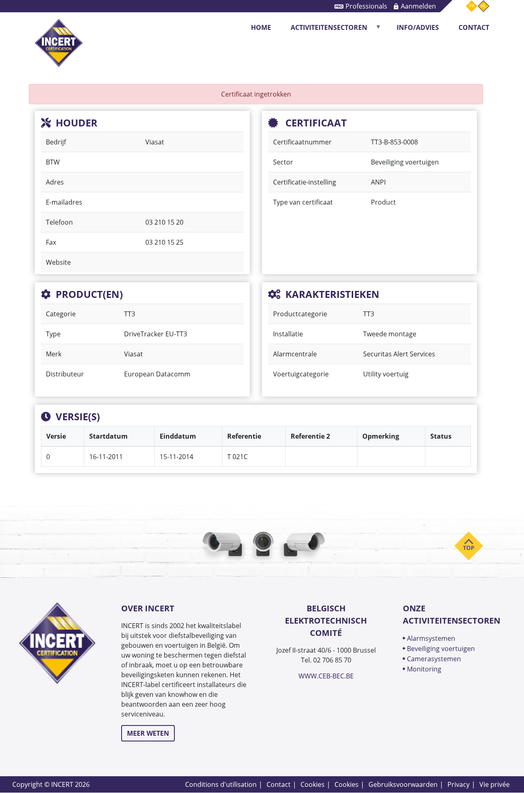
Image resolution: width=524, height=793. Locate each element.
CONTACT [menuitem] (473, 27)
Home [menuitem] (261, 27)
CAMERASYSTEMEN (434, 658)
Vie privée (494, 784)
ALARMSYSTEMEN (431, 638)
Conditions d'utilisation (221, 784)
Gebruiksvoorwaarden (403, 784)
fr (471, 6)
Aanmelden (418, 6)
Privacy (458, 784)
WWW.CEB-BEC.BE (326, 675)
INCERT (59, 28)
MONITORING (425, 669)
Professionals (366, 6)
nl (483, 6)
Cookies (312, 784)
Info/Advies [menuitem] (418, 27)
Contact (279, 784)
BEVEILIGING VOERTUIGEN (441, 648)
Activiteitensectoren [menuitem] (324, 30)
